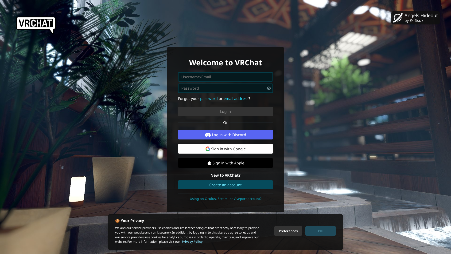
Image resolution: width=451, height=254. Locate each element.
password (209, 98)
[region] (225, 232)
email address (236, 98)
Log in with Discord (229, 134)
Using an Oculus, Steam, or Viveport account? (225, 198)
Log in (225, 111)
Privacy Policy (192, 241)
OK (320, 231)
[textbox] (225, 88)
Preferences (288, 231)
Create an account (225, 184)
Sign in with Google (228, 148)
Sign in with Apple (228, 163)
